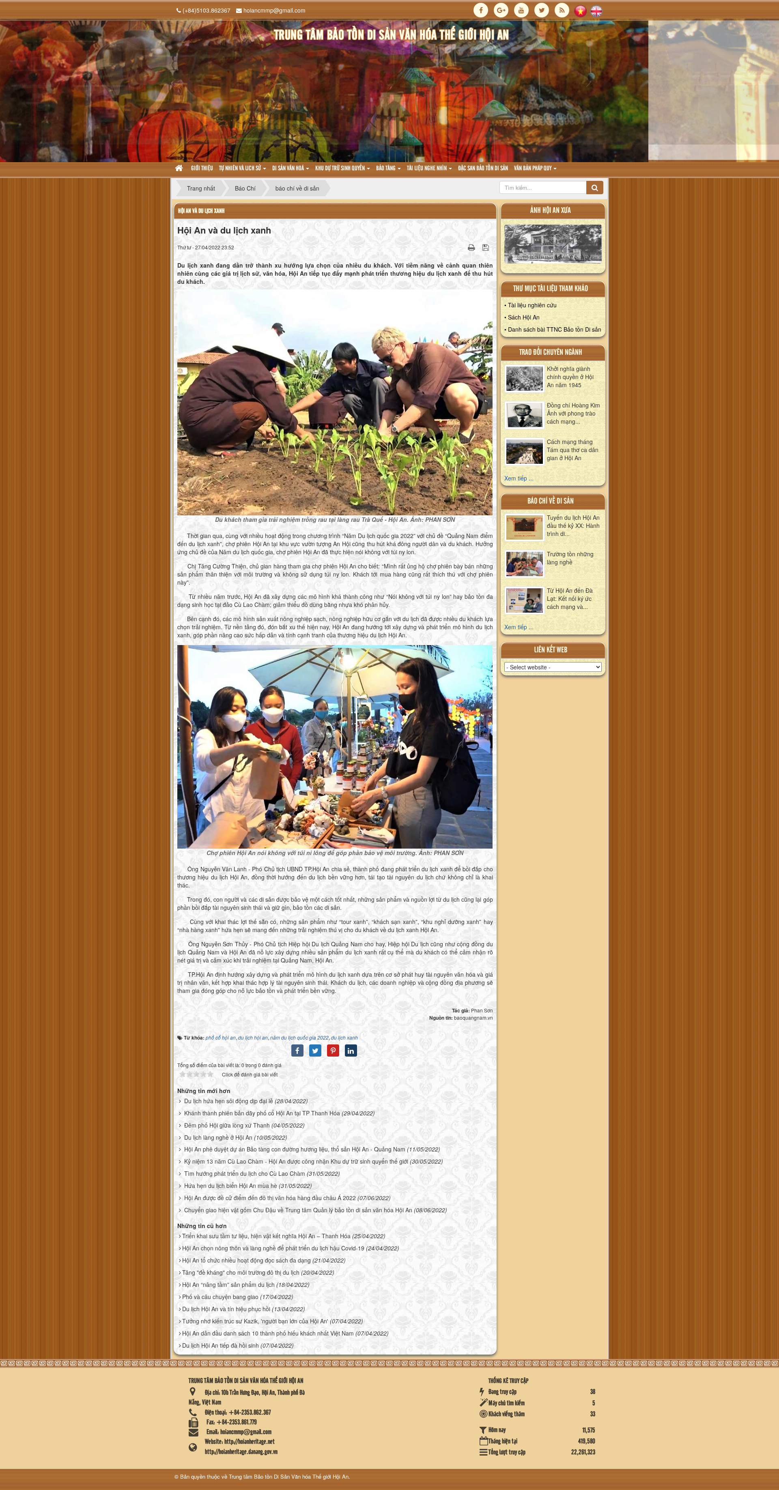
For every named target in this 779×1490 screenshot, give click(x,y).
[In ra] (472, 247)
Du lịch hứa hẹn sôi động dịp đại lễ (228, 1101)
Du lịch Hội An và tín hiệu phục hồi (226, 1309)
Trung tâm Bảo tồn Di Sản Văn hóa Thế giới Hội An (289, 1476)
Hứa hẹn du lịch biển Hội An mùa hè (230, 1185)
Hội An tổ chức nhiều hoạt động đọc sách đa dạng (246, 1260)
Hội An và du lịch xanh (201, 211)
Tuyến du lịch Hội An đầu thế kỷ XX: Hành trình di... (573, 525)
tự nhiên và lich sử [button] (240, 169)
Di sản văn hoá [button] (288, 169)
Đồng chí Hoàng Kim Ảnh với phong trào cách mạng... (573, 413)
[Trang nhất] (180, 169)
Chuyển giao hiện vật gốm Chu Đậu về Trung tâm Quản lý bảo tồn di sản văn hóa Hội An (298, 1210)
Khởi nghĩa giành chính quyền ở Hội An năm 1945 (570, 376)
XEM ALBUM (553, 246)
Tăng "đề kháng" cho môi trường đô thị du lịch (240, 1272)
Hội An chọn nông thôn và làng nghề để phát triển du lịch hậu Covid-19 (273, 1248)
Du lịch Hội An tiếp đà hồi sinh (220, 1345)
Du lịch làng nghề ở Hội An (218, 1137)
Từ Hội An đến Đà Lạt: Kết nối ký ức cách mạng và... (570, 598)
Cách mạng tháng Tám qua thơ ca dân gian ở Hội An (572, 449)
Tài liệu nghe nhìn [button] (427, 169)
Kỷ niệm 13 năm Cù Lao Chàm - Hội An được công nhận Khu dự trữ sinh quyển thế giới (296, 1161)
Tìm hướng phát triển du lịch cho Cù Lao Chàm (244, 1173)
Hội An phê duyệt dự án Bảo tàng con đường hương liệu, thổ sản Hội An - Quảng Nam (294, 1149)
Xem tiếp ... (519, 478)
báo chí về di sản (550, 501)
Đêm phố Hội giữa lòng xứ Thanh (227, 1125)
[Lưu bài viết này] (486, 247)
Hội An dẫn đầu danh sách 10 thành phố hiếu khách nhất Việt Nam (268, 1333)
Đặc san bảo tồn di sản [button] (483, 169)
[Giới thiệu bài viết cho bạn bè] (461, 247)
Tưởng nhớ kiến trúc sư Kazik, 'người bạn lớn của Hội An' (255, 1321)
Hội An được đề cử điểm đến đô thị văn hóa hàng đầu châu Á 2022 (270, 1198)
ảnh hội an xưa (550, 210)
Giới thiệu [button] (202, 169)
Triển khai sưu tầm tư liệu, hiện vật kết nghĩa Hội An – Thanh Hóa (266, 1236)
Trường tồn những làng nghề (570, 558)
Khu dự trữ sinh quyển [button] (340, 169)
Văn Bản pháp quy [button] (533, 169)
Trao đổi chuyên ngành (550, 352)
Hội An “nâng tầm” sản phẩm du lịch (228, 1284)
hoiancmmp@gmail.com (274, 10)
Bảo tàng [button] (386, 169)
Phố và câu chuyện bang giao (220, 1297)
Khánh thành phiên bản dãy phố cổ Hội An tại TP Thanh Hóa (262, 1113)
